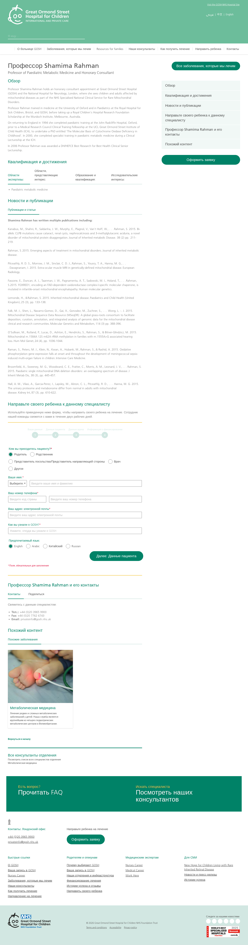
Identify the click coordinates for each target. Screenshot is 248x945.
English (18, 546)
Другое (18, 468)
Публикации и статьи (22, 209)
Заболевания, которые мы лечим (69, 49)
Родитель (20, 454)
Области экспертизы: (16, 177)
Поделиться (36, 594)
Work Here (132, 875)
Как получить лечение (175, 49)
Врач (117, 461)
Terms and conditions (96, 927)
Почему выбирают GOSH (83, 865)
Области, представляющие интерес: (46, 175)
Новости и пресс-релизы (200, 874)
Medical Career (135, 870)
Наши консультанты (142, 49)
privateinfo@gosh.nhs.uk (23, 842)
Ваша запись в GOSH (22, 870)
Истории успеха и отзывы (84, 885)
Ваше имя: (15, 477)
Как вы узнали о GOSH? (23, 524)
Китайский (55, 546)
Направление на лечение (25, 896)
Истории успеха (194, 879)
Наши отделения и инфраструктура (90, 875)
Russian (76, 546)
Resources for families (110, 49)
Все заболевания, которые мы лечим (205, 66)
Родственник (44, 454)
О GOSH (13, 865)
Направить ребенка (208, 49)
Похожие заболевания (23, 639)
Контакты (233, 49)
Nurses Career (16, 875)
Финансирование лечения (84, 880)
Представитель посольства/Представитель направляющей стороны (59, 461)
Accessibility (115, 927)
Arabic (36, 546)
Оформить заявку (201, 160)
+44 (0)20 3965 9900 (21, 836)
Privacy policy (130, 927)
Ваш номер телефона (22, 493)
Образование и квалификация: (85, 177)
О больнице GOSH (29, 49)
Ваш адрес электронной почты (28, 509)
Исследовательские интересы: (124, 177)
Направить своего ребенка (84, 891)
